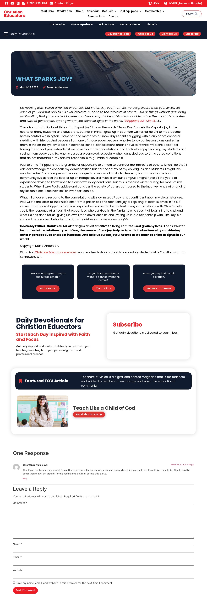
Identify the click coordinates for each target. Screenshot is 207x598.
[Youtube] (12, 3)
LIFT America (57, 24)
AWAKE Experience (82, 24)
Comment (20, 503)
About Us (152, 24)
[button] (109, 11)
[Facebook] (6, 3)
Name (17, 544)
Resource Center (130, 24)
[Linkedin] (18, 3)
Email (17, 557)
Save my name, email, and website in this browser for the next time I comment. (64, 583)
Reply (25, 478)
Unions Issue (106, 24)
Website (18, 570)
